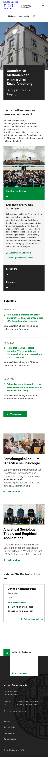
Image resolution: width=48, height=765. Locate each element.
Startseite (11, 16)
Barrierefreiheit (10, 739)
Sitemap (7, 721)
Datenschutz (9, 727)
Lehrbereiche (24, 16)
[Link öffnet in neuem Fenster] (24, 662)
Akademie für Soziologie (20, 253)
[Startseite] (6, 652)
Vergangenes (16, 414)
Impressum (8, 733)
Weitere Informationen (33, 619)
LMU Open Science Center (21, 257)
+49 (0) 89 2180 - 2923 (22, 607)
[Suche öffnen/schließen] (43, 4)
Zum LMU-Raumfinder (17, 711)
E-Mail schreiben (18, 602)
